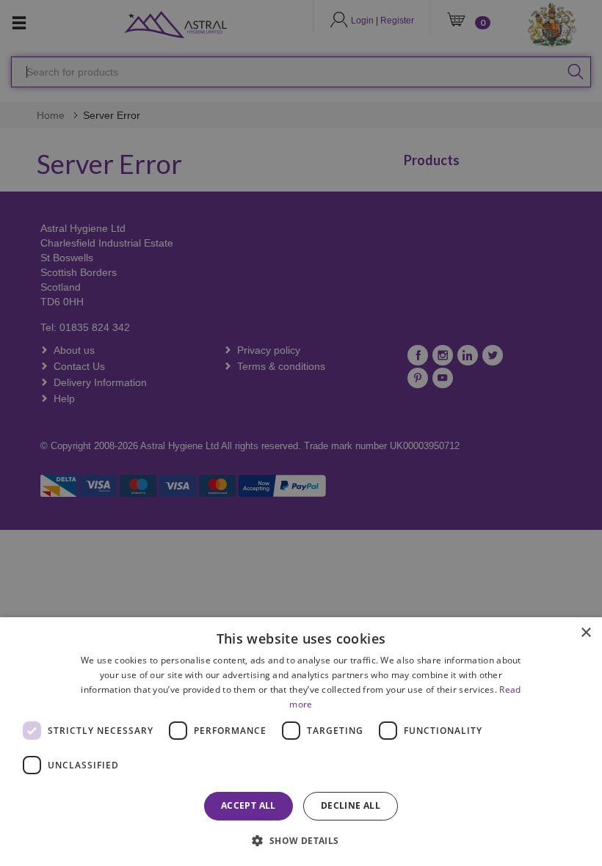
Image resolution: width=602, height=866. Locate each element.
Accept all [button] (248, 805)
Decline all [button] (350, 805)
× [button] (585, 632)
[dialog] (301, 741)
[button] (300, 840)
